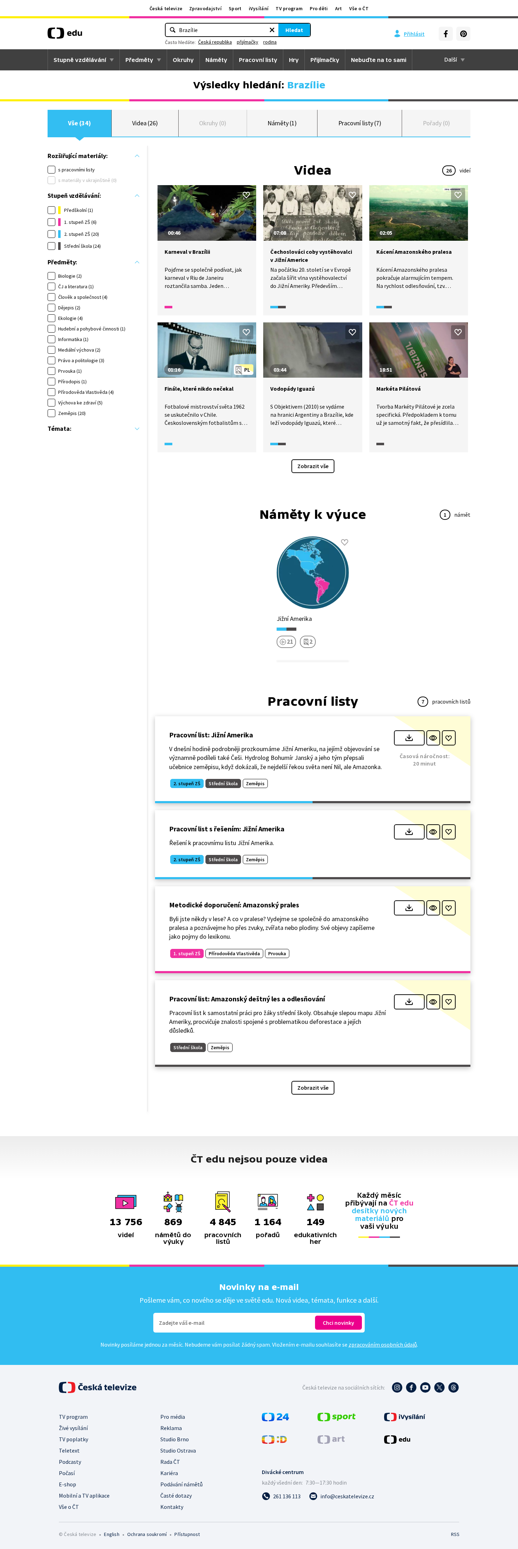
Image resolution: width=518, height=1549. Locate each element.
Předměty (139, 60)
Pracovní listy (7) (360, 123)
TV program (289, 8)
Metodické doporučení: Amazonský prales (234, 904)
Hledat (294, 29)
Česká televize (165, 8)
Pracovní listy (258, 60)
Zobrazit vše (312, 466)
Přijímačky (324, 60)
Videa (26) (145, 123)
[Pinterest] (463, 34)
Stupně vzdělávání (80, 60)
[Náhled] (433, 737)
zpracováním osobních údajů (383, 1344)
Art (338, 8)
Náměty (216, 60)
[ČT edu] (65, 35)
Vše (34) (79, 123)
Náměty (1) (282, 123)
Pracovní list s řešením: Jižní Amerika (226, 828)
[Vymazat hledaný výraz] (272, 30)
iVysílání (259, 8)
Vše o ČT (359, 8)
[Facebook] (446, 34)
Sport (235, 8)
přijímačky (247, 42)
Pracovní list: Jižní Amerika (211, 734)
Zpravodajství (205, 8)
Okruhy (183, 60)
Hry (294, 60)
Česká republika (215, 42)
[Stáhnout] (409, 737)
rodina (270, 42)
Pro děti (319, 8)
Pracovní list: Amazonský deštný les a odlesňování (247, 998)
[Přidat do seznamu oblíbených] (246, 195)
